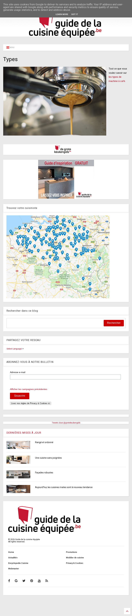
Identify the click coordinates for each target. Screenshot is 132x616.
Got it (74, 14)
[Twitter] (23, 581)
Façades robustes (44, 472)
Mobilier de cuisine (75, 558)
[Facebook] (9, 581)
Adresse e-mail (17, 372)
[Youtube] (39, 581)
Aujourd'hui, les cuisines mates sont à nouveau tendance (64, 487)
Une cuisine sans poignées (48, 458)
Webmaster (13, 569)
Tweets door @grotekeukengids (66, 423)
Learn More (62, 14)
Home (11, 552)
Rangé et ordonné (44, 442)
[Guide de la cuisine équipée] (66, 38)
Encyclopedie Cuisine (18, 563)
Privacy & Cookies (74, 563)
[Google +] (16, 581)
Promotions (71, 552)
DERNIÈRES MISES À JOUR (23, 432)
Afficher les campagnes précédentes (28, 389)
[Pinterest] (31, 581)
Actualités (13, 558)
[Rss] (46, 581)
